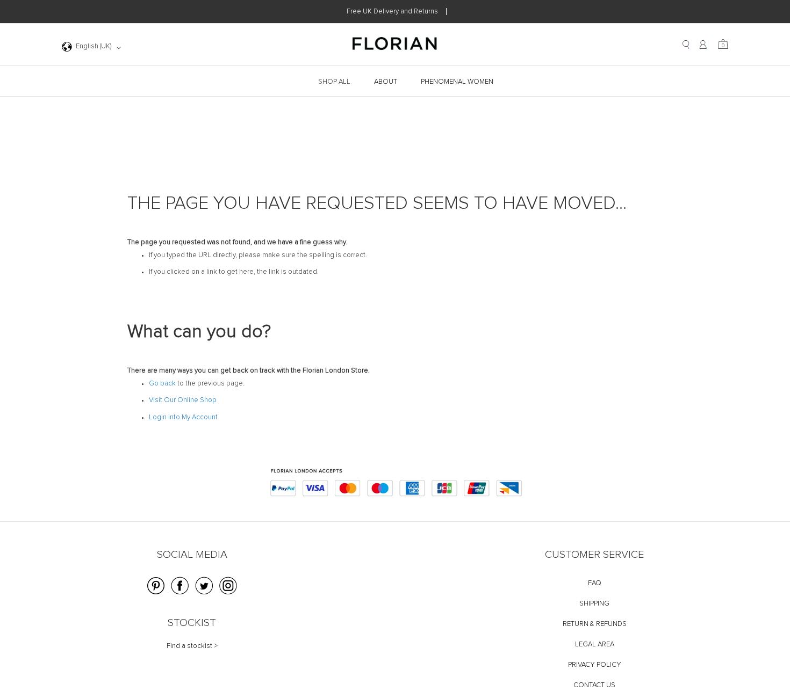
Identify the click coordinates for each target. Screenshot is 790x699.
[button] (93, 48)
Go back (162, 383)
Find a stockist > (192, 646)
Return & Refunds (595, 624)
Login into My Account (183, 417)
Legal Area (594, 644)
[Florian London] (395, 45)
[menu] (395, 82)
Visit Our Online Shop (183, 400)
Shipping (594, 603)
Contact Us (594, 685)
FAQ (594, 583)
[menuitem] (335, 82)
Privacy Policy (594, 664)
